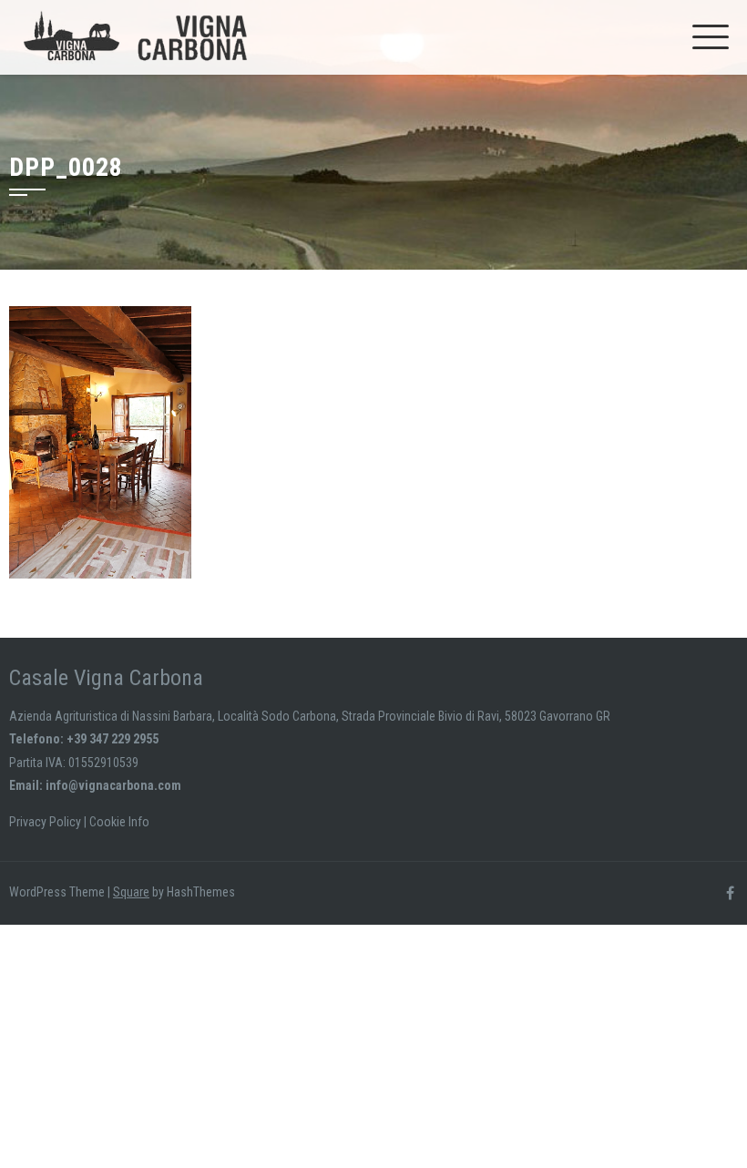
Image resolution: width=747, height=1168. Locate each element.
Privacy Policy (45, 822)
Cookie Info (119, 822)
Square (131, 892)
